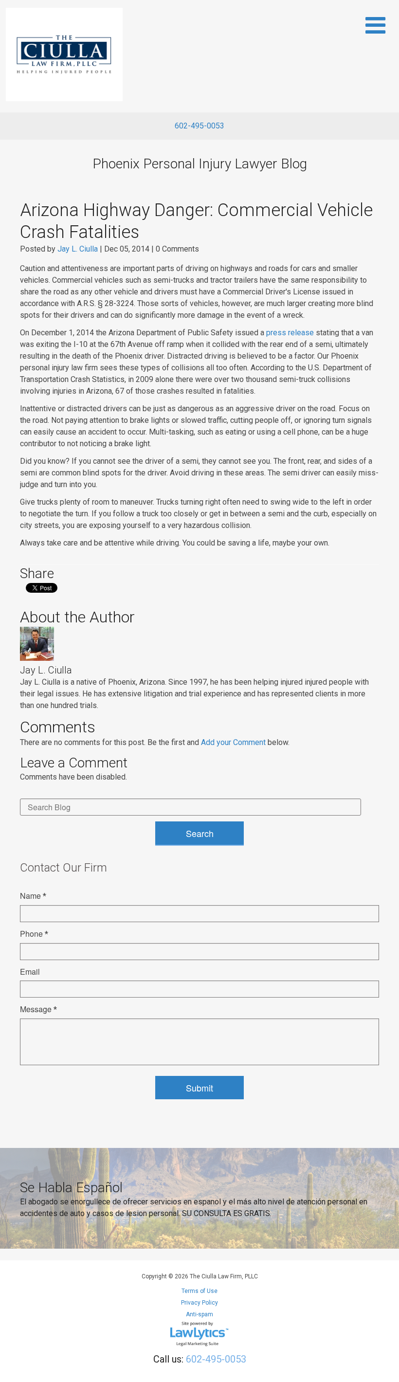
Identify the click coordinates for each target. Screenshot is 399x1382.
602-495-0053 (199, 125)
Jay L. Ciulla (77, 249)
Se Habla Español (71, 1188)
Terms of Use (199, 1291)
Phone (34, 933)
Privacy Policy (199, 1302)
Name (33, 895)
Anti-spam (199, 1314)
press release (290, 332)
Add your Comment (233, 742)
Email (30, 971)
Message (38, 1009)
